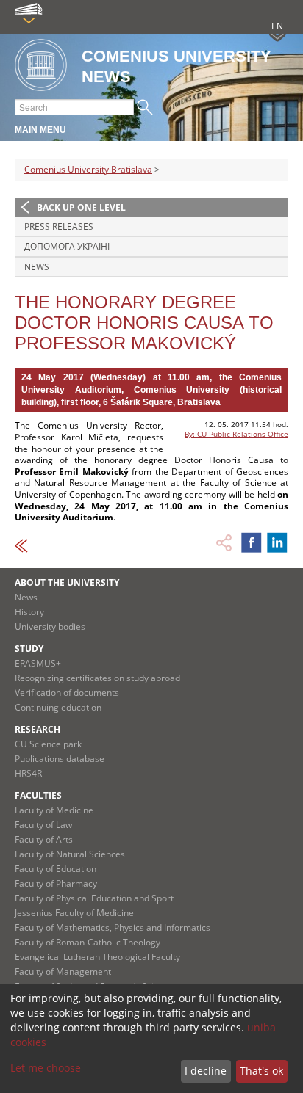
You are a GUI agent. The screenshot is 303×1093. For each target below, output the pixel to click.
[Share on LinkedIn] (277, 542)
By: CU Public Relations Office (236, 434)
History (29, 612)
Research (37, 729)
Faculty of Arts (44, 839)
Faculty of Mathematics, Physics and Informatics (112, 927)
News (36, 267)
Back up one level (81, 207)
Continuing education (58, 707)
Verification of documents (67, 692)
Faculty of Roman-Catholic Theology (87, 942)
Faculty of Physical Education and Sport (94, 898)
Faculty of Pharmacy (56, 883)
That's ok (261, 1071)
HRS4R (28, 773)
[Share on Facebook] (251, 542)
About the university (67, 582)
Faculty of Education (55, 869)
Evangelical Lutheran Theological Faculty (97, 957)
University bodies (50, 626)
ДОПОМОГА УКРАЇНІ (67, 246)
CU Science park (48, 744)
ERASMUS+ (38, 663)
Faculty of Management (63, 971)
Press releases (58, 226)
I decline (206, 1071)
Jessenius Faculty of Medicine (74, 913)
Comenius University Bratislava (88, 169)
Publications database (59, 758)
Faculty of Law (43, 824)
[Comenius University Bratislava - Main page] (41, 65)
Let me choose (45, 1068)
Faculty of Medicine (54, 810)
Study (29, 648)
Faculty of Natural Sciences (70, 854)
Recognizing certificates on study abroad (97, 678)
